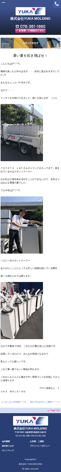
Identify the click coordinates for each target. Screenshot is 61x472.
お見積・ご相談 (37, 441)
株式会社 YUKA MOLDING (30, 464)
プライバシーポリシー (40, 446)
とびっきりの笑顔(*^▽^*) (14, 402)
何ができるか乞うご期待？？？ (44, 402)
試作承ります (8, 446)
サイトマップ (8, 450)
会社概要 (6, 441)
